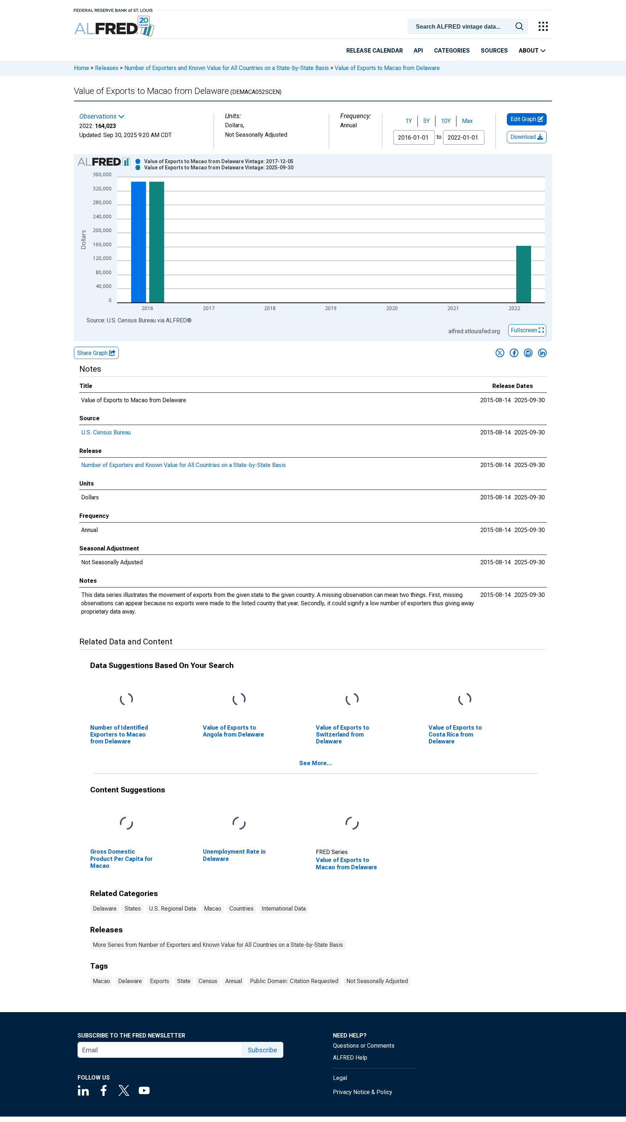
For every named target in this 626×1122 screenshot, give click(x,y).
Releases (106, 68)
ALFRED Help (350, 1057)
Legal (340, 1077)
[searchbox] (469, 27)
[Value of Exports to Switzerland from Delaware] (352, 699)
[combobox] (469, 25)
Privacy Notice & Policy (362, 1092)
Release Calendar (374, 50)
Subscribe (262, 1050)
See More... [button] (315, 763)
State (184, 981)
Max (467, 120)
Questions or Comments (364, 1045)
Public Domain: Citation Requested (294, 981)
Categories (452, 50)
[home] (115, 26)
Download (523, 136)
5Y (426, 120)
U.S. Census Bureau (106, 432)
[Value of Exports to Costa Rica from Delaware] (465, 699)
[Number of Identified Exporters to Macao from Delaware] (126, 699)
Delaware (105, 908)
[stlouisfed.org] (113, 9)
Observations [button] (98, 116)
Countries (241, 908)
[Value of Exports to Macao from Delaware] (352, 823)
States (133, 908)
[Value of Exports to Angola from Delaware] (239, 699)
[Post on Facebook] (514, 352)
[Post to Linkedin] (542, 352)
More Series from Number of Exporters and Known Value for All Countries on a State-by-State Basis (218, 944)
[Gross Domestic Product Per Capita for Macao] (126, 823)
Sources (494, 50)
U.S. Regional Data (172, 908)
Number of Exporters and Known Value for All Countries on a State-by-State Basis (226, 68)
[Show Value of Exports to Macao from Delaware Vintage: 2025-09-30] (218, 167)
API (418, 50)
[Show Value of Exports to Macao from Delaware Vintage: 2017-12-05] (218, 161)
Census (208, 981)
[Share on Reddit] (528, 352)
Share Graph (93, 353)
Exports (159, 981)
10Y (446, 120)
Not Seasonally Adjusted (377, 981)
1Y (408, 120)
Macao (212, 908)
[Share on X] (500, 352)
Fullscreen (525, 330)
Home (81, 68)
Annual (233, 981)
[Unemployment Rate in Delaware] (239, 823)
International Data (284, 908)
